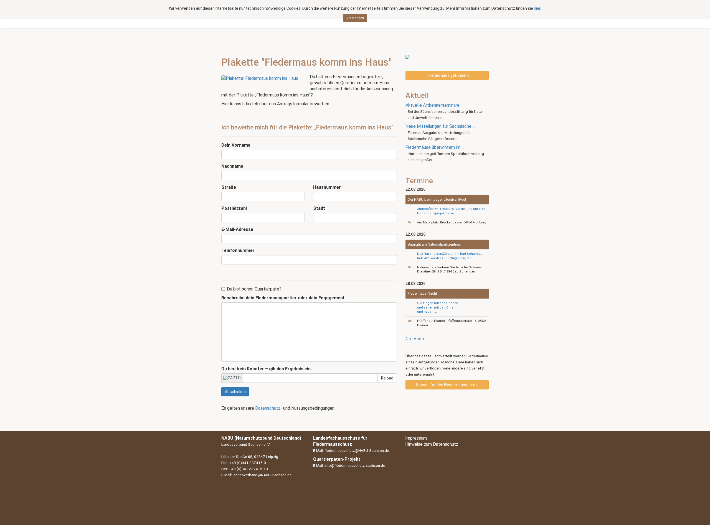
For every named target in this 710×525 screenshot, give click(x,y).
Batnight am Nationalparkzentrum (434, 244)
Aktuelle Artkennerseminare (432, 105)
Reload (387, 378)
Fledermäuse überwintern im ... (434, 147)
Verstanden (355, 18)
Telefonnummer (238, 250)
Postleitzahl (234, 208)
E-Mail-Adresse (237, 229)
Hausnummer (327, 187)
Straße (228, 187)
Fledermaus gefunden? (449, 75)
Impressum (416, 438)
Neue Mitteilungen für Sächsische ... (440, 126)
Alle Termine (414, 338)
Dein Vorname (235, 145)
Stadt (319, 208)
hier (537, 8)
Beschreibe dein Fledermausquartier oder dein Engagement (283, 297)
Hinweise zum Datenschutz (431, 444)
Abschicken (235, 391)
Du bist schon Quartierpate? (254, 289)
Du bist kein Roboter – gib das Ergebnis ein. (266, 368)
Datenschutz (267, 408)
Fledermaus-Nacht (422, 293)
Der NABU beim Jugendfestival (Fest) (438, 199)
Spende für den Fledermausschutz (447, 385)
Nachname (232, 166)
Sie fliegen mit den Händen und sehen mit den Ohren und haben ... (437, 307)
